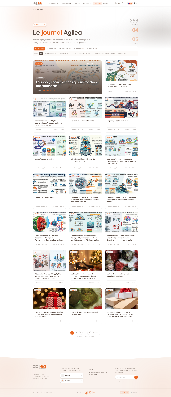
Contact (105, 3)
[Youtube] (119, 3)
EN (136, 3)
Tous (41, 53)
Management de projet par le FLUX (105, 53)
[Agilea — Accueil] (37, 3)
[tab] (39, 48)
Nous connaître (86, 3)
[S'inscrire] (136, 377)
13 (89, 333)
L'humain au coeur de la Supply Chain (82, 53)
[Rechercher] (123, 3)
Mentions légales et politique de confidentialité (98, 373)
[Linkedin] (116, 3)
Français (125, 392)
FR (131, 3)
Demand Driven (51, 53)
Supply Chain (123, 53)
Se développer (66, 3)
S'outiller (77, 3)
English (135, 392)
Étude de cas (64, 53)
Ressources (97, 3)
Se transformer (53, 3)
